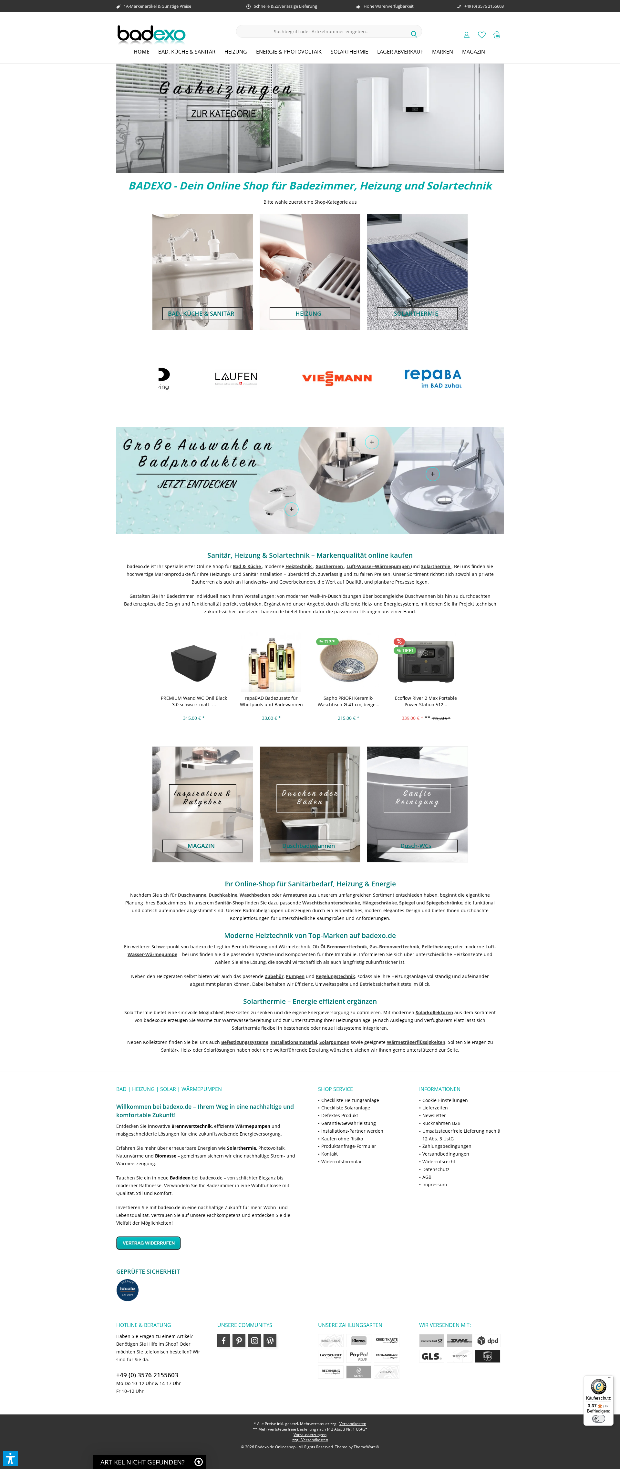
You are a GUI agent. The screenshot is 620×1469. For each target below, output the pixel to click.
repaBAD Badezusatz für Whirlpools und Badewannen (271, 701)
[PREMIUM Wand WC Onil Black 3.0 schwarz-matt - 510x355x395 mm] (194, 662)
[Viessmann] (251, 378)
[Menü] (610, 1379)
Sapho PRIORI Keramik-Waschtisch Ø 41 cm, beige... (348, 701)
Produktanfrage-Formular (348, 1146)
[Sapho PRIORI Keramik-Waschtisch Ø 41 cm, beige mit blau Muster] (349, 662)
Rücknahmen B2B (441, 1123)
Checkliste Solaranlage (345, 1108)
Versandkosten (352, 1423)
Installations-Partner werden (352, 1131)
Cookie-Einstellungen (445, 1100)
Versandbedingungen (445, 1154)
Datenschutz (436, 1169)
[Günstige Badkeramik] (433, 474)
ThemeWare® (366, 1447)
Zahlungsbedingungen (446, 1146)
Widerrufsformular (341, 1161)
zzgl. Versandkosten (310, 1440)
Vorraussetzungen (310, 1434)
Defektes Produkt (339, 1115)
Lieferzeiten (435, 1108)
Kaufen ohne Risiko (342, 1139)
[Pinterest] (238, 1340)
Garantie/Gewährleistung (348, 1123)
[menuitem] (497, 34)
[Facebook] (223, 1340)
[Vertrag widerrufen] (209, 1243)
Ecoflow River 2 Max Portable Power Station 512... (426, 701)
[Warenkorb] (497, 34)
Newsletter (434, 1115)
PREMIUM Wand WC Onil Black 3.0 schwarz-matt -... (194, 701)
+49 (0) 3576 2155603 (147, 1375)
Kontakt (329, 1154)
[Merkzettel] (482, 34)
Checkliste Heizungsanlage (350, 1100)
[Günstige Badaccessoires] (372, 442)
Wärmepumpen (252, 1126)
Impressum (434, 1184)
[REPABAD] (352, 378)
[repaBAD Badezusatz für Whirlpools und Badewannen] (271, 662)
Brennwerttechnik (191, 1126)
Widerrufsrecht (438, 1161)
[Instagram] (254, 1340)
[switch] (598, 1419)
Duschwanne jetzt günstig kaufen (310, 118)
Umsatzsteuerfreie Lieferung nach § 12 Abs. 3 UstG (461, 1135)
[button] (10, 1458)
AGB (426, 1177)
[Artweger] (453, 378)
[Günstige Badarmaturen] (292, 509)
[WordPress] (270, 1340)
